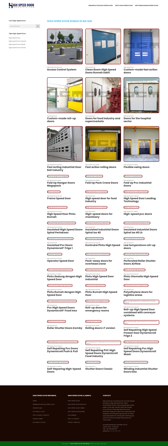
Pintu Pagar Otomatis (41, 415)
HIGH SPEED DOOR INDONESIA (80, 444)
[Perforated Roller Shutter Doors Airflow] (136, 254)
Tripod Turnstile (74, 422)
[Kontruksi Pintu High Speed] (94, 238)
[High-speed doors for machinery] (96, 207)
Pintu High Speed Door (124, 5)
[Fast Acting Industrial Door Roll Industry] (65, 144)
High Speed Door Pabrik (17, 44)
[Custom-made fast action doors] (141, 46)
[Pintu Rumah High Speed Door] (95, 285)
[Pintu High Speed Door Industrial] (96, 270)
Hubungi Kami (37, 408)
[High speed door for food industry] (96, 192)
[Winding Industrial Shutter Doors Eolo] (136, 362)
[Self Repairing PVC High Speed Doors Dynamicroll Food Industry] (103, 343)
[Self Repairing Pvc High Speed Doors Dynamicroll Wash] (141, 342)
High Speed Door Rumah (17, 48)
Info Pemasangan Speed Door (146, 5)
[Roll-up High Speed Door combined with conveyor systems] (141, 302)
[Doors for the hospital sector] (141, 95)
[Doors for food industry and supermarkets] (103, 95)
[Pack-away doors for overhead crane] (97, 254)
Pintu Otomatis (73, 419)
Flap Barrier (72, 415)
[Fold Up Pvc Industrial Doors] (133, 176)
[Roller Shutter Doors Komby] (56, 321)
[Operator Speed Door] (54, 254)
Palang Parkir (38, 419)
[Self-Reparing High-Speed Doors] (58, 362)
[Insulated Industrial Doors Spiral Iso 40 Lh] (137, 223)
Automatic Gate (39, 411)
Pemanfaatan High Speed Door (101, 5)
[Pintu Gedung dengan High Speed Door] (60, 270)
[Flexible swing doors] (141, 144)
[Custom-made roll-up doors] (65, 95)
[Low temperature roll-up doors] (134, 238)
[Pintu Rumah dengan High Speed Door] (59, 285)
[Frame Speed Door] (54, 192)
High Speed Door (14, 38)
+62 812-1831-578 (115, 431)
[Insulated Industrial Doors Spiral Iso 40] (97, 223)
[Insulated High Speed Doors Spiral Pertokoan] (61, 223)
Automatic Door (39, 422)
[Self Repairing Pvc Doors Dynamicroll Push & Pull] (62, 342)
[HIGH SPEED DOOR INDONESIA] (21, 5)
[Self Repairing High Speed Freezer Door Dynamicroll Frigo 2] (141, 322)
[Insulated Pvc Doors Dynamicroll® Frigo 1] (60, 238)
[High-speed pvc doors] (131, 207)
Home (35, 401)
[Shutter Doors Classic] (92, 362)
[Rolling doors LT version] (93, 321)
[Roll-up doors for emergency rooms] (97, 301)
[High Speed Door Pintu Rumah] (57, 207)
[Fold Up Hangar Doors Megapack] (58, 176)
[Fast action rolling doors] (103, 144)
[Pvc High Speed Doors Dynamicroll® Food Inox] (62, 301)
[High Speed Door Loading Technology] (136, 192)
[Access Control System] (65, 46)
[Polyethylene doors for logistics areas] (136, 285)
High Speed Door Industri (17, 41)
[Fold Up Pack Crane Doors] (94, 176)
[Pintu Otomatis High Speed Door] (134, 270)
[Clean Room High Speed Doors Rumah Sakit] (103, 46)
